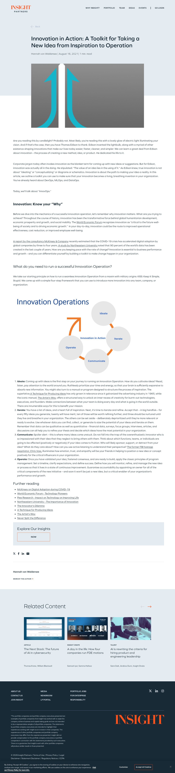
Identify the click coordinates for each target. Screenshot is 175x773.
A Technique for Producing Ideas (48, 393)
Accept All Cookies (143, 767)
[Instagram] (162, 691)
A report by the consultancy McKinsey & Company (40, 241)
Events (142, 8)
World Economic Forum (89, 222)
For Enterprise (78, 695)
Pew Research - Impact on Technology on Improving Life (48, 497)
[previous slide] (143, 606)
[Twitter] (150, 691)
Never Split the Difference (31, 518)
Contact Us (17, 695)
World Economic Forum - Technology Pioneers (42, 493)
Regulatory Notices (50, 758)
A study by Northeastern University (78, 245)
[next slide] (148, 606)
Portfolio (109, 8)
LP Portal (46, 700)
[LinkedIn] (156, 691)
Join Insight (17, 700)
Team (122, 8)
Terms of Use (39, 755)
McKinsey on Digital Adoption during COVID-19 (43, 489)
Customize (123, 767)
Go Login (159, 8)
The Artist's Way (47, 397)
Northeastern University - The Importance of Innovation (47, 501)
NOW (33, 537)
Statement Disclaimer (30, 758)
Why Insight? (93, 8)
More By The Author (22, 579)
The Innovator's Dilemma (31, 505)
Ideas (132, 8)
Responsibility (77, 700)
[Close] (171, 767)
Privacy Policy (52, 755)
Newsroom (46, 695)
